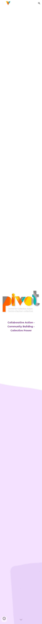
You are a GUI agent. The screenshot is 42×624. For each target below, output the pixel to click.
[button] (3, 3)
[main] (21, 324)
